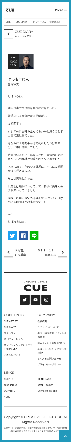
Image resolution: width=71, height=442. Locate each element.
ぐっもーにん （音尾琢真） (46, 22)
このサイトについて (48, 327)
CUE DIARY (21, 22)
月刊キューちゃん (13, 339)
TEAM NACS (44, 379)
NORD (7, 396)
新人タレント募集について (51, 343)
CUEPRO (8, 379)
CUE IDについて (12, 354)
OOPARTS (9, 391)
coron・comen (45, 385)
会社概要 (42, 321)
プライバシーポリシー (49, 364)
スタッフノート (12, 333)
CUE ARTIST (11, 321)
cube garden (10, 385)
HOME (7, 22)
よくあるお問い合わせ (49, 358)
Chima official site (47, 391)
